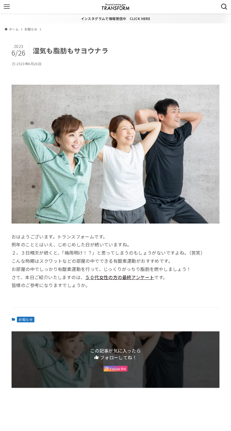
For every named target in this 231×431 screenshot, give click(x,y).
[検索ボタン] (224, 7)
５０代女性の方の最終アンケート (119, 277)
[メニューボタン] (7, 7)
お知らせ (26, 319)
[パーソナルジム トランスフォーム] (115, 7)
